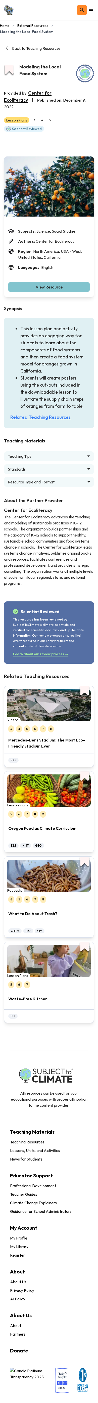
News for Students (26, 1159)
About (15, 1325)
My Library (19, 1246)
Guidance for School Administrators (41, 1211)
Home (4, 25)
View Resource (49, 287)
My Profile (18, 1238)
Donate (19, 1350)
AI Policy (17, 1298)
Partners (17, 1334)
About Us (18, 1281)
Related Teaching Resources (40, 417)
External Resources (32, 25)
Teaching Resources (27, 1141)
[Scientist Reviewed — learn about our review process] (85, 73)
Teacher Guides (23, 1194)
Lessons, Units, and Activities (35, 1150)
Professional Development (33, 1185)
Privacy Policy (22, 1290)
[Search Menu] (82, 10)
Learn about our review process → (40, 654)
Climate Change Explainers (33, 1202)
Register (17, 1255)
